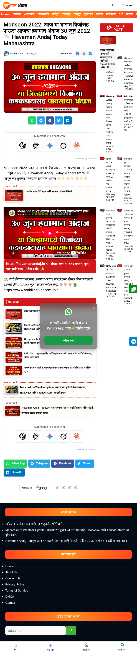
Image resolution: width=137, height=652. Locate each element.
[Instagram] (76, 488)
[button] (32, 120)
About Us (11, 572)
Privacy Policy (15, 584)
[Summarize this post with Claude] (77, 146)
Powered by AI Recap (86, 159)
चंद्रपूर (66, 14)
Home (5, 14)
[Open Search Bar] (113, 5)
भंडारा (99, 14)
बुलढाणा (88, 14)
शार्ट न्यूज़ (50, 650)
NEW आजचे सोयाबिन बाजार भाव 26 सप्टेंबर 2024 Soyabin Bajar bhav (111, 277)
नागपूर (77, 14)
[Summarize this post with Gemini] (50, 146)
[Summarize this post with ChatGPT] (23, 146)
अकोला (17, 14)
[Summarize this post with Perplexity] (36, 146)
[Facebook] (70, 488)
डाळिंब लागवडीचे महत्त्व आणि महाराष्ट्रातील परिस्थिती (49, 191)
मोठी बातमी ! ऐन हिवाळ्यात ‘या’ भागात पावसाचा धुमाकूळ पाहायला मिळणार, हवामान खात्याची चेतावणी (128, 177)
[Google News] (45, 488)
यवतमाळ (111, 14)
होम (15, 650)
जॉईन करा (68, 340)
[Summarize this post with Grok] (63, 146)
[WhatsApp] (58, 488)
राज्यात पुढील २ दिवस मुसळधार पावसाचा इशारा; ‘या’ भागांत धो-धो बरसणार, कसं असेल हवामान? (129, 280)
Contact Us (12, 578)
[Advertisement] (68, 622)
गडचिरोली (43, 14)
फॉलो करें (86, 650)
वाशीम (129, 14)
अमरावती (29, 14)
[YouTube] (64, 488)
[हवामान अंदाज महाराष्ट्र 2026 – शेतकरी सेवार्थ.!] (15, 5)
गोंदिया (55, 14)
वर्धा (121, 14)
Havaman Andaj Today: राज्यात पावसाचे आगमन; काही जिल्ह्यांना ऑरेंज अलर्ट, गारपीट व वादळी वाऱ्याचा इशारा (66, 541)
